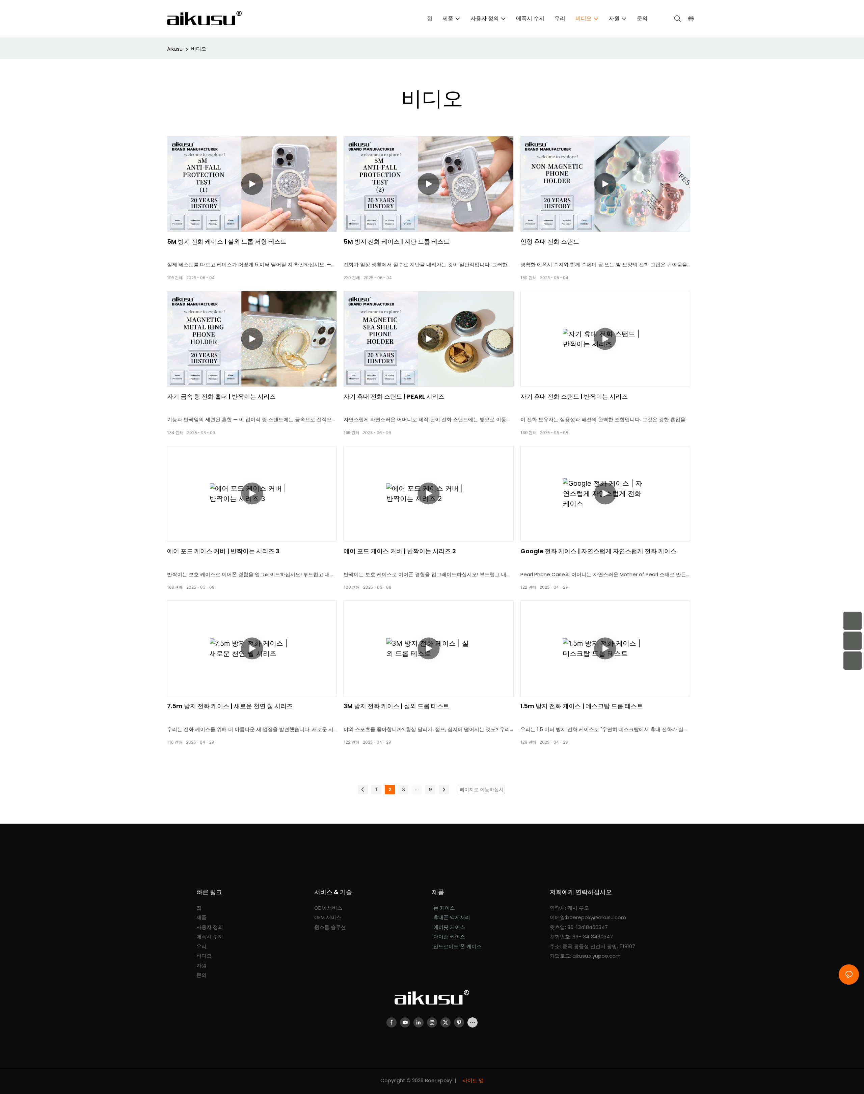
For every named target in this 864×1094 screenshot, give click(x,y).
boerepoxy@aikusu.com (596, 917)
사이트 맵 (472, 1080)
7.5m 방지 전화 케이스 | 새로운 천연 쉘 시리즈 (230, 706)
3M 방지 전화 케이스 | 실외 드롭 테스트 (396, 706)
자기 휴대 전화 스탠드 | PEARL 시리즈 (394, 396)
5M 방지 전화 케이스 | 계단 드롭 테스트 (397, 241)
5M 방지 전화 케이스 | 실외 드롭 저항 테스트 (227, 241)
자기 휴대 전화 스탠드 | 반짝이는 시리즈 (574, 396)
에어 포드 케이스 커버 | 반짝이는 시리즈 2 (400, 551)
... (417, 788)
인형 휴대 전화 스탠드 (549, 241)
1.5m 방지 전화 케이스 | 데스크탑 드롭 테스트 (581, 706)
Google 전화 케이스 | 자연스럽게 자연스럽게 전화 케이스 (598, 551)
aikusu (175, 48)
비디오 (198, 48)
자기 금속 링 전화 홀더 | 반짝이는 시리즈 (221, 396)
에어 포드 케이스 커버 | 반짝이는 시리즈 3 (223, 551)
